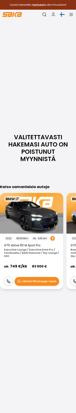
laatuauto (39, 4)
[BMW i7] (31, 241)
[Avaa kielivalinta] (62, 14)
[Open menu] (71, 14)
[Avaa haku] (44, 14)
